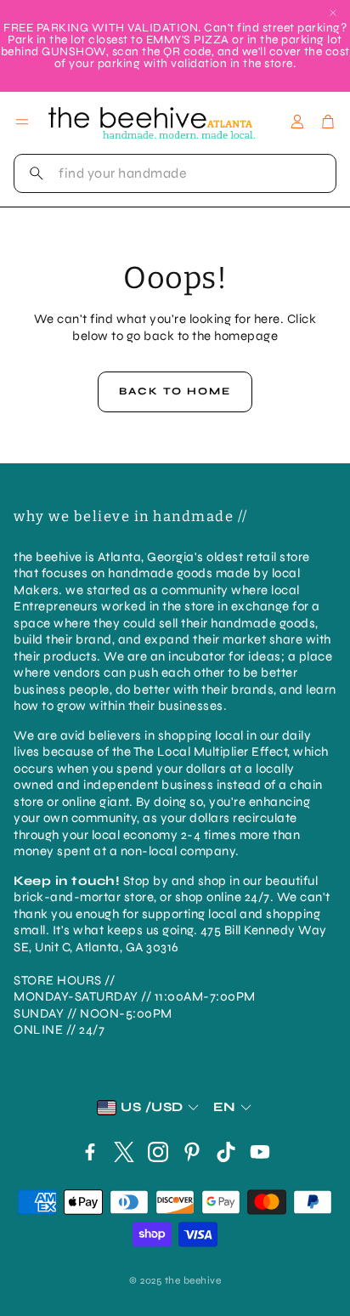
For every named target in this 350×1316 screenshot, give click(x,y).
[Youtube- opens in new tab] (260, 1152)
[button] (175, 173)
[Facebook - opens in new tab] (90, 1152)
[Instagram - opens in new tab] (158, 1152)
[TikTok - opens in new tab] (226, 1152)
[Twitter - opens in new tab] (124, 1152)
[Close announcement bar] (333, 13)
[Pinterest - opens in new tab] (192, 1152)
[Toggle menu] (22, 121)
